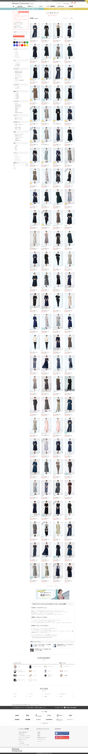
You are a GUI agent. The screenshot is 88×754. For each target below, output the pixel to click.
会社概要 (38, 732)
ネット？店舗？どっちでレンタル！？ (25, 735)
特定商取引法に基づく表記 (41, 737)
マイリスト (65, 18)
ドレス (29, 704)
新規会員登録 (66, 3)
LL (48, 15)
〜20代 (16, 145)
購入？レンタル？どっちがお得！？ (24, 737)
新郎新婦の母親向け (18, 72)
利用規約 (38, 735)
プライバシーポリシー (40, 739)
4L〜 (55, 15)
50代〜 (16, 150)
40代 (16, 148)
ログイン (59, 3)
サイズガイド (21, 741)
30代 (16, 147)
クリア (14, 168)
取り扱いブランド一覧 (22, 739)
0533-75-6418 (71, 708)
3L (51, 15)
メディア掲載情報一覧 (44, 723)
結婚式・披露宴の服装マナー (23, 732)
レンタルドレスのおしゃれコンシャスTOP (19, 704)
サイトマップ (39, 741)
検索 (27, 165)
